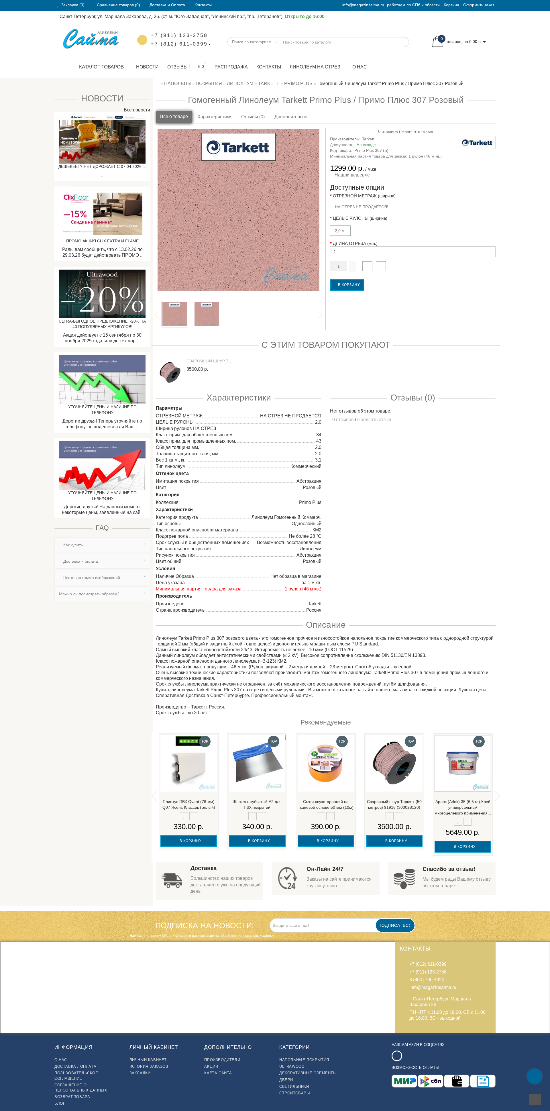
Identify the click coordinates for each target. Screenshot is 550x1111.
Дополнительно (290, 116)
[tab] (102, 545)
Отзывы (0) (253, 116)
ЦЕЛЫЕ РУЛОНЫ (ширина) (360, 218)
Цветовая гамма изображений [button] (91, 577)
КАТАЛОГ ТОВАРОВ (99, 67)
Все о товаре (174, 116)
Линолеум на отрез (315, 66)
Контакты (268, 66)
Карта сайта (218, 1073)
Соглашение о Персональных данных (80, 1087)
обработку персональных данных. (247, 936)
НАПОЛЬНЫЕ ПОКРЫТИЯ (304, 1060)
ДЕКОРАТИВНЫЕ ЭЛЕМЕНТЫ (308, 1073)
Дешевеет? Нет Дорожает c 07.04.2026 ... (102, 166)
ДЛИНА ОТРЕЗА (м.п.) (355, 243)
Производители (222, 1060)
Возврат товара (72, 1097)
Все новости (136, 109)
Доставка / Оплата (75, 1066)
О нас (359, 66)
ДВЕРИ (286, 1080)
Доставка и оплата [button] (80, 561)
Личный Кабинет (148, 1060)
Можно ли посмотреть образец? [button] (89, 594)
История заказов (148, 1066)
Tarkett (368, 139)
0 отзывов (387, 131)
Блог (59, 1103)
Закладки (140, 1073)
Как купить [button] (72, 545)
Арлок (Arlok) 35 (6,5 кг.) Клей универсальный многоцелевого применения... (463, 807)
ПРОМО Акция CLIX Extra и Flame (102, 241)
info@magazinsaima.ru (363, 5)
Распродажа (231, 66)
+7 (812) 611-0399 (179, 44)
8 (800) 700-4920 (426, 979)
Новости (147, 66)
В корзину (348, 285)
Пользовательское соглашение (76, 1075)
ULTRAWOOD (291, 1066)
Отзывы (177, 66)
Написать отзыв (417, 131)
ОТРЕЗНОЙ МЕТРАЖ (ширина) (364, 195)
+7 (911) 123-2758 (179, 35)
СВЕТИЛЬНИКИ (294, 1086)
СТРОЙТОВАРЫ (294, 1093)
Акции (211, 1066)
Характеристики (214, 116)
